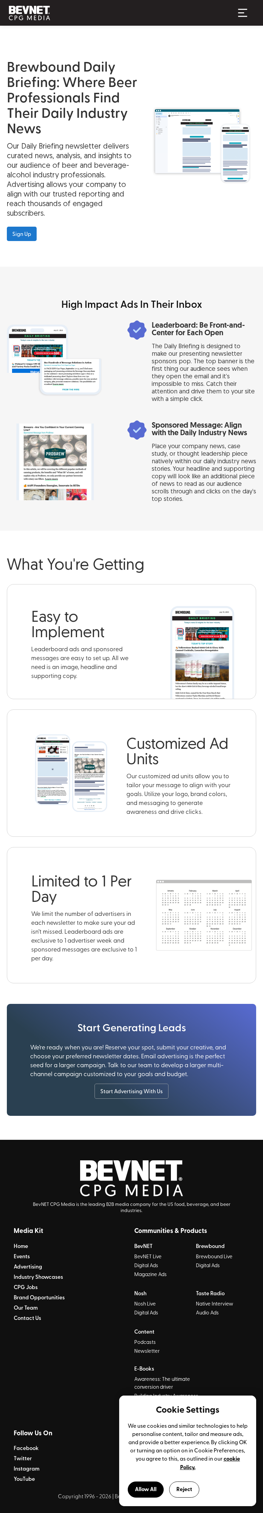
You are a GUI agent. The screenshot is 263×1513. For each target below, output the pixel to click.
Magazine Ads (150, 1274)
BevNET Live (148, 1256)
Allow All (145, 1489)
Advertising (28, 1266)
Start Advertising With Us (131, 1091)
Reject (184, 1489)
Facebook (26, 1448)
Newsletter (147, 1350)
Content (144, 1331)
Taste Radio (210, 1293)
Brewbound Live (214, 1256)
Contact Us (27, 1317)
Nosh (140, 1293)
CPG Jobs (26, 1287)
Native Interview (214, 1303)
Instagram (26, 1468)
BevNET (143, 1246)
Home (21, 1246)
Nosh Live (145, 1303)
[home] (118, 13)
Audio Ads (207, 1312)
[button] (242, 12)
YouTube (24, 1478)
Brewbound (210, 1246)
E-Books (144, 1368)
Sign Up (21, 233)
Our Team (26, 1307)
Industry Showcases (38, 1276)
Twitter (23, 1458)
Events (22, 1256)
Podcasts (145, 1341)
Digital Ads (146, 1265)
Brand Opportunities (39, 1297)
